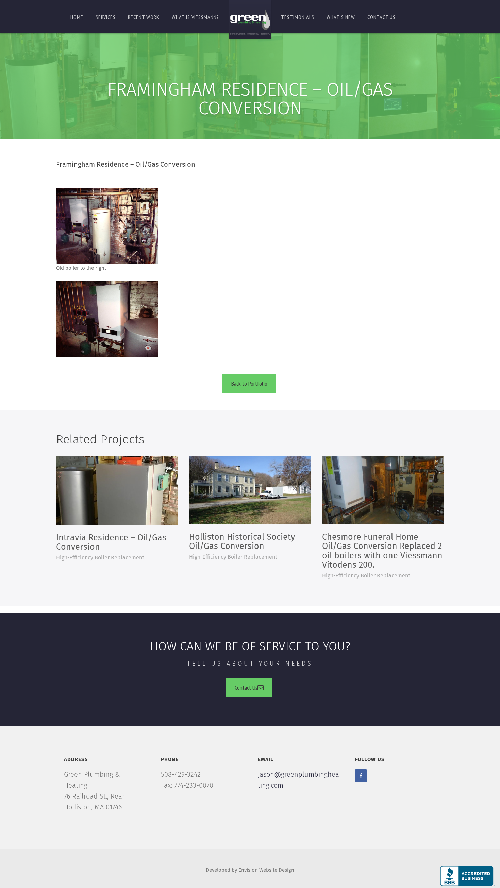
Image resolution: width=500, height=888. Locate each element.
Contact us (381, 17)
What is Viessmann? (195, 17)
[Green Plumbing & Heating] (250, 20)
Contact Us (246, 687)
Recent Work (144, 17)
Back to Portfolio (249, 383)
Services (106, 17)
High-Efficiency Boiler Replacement (100, 557)
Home (76, 17)
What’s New (341, 17)
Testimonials (297, 17)
